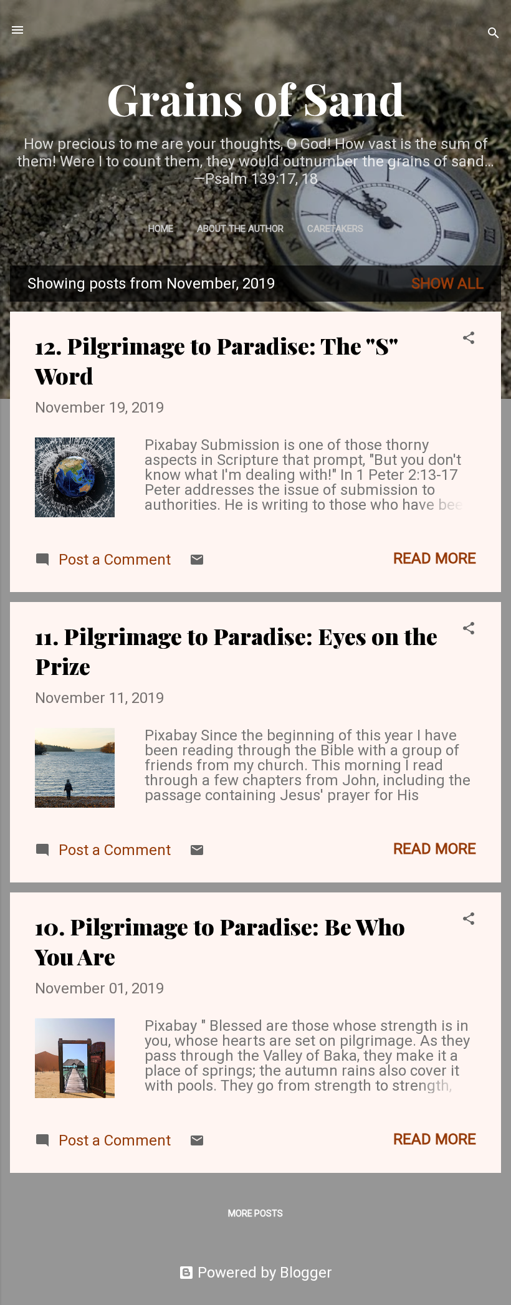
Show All (447, 283)
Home (160, 228)
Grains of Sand (255, 98)
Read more (434, 558)
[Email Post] (196, 562)
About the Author (240, 228)
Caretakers (335, 228)
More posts (255, 1213)
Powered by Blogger (263, 1272)
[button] (468, 339)
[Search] (493, 34)
